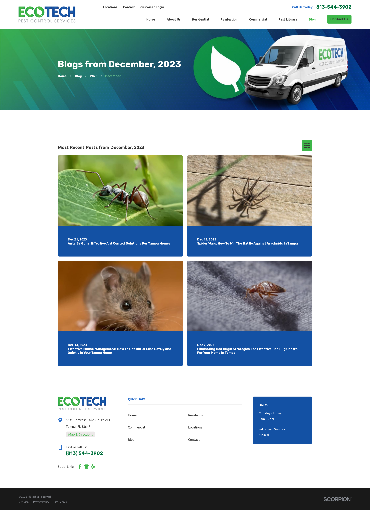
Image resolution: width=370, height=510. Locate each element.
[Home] (46, 14)
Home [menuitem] (150, 19)
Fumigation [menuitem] (229, 19)
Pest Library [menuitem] (288, 19)
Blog (131, 439)
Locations (110, 7)
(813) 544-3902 (84, 453)
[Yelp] (93, 466)
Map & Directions (80, 434)
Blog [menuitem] (312, 19)
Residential (196, 415)
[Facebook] (80, 466)
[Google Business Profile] (86, 466)
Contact (129, 7)
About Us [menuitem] (174, 19)
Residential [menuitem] (200, 19)
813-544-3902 (334, 7)
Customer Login (152, 7)
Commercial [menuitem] (258, 19)
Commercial (136, 427)
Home (132, 415)
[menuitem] (23, 502)
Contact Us (339, 19)
